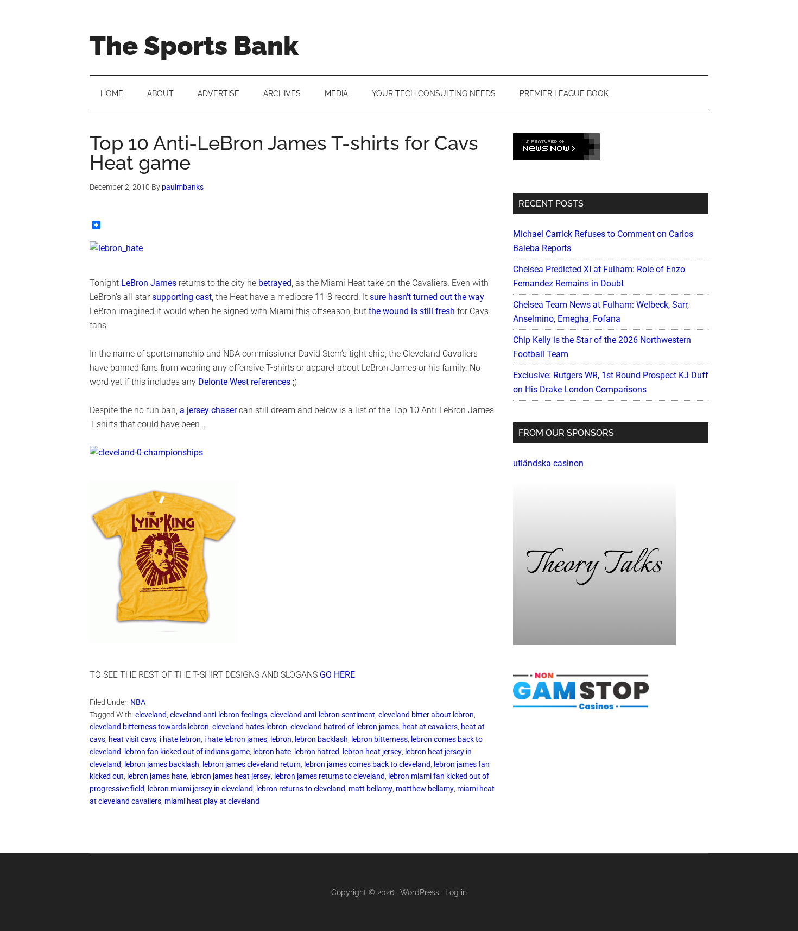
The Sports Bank (194, 45)
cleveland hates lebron (249, 726)
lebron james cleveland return (251, 764)
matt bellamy (370, 788)
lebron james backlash (161, 764)
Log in (456, 892)
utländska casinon (548, 463)
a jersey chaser (208, 410)
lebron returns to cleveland (300, 788)
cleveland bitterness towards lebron (149, 726)
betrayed (275, 283)
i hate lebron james (235, 739)
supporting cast (182, 297)
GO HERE (337, 675)
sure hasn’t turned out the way (427, 297)
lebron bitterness (379, 739)
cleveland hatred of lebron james (344, 726)
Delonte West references (244, 382)
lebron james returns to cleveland (329, 776)
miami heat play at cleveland (211, 801)
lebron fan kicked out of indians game (187, 751)
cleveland (151, 714)
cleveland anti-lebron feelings (218, 714)
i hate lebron (180, 739)
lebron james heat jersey (230, 776)
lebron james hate (157, 776)
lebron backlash (321, 739)
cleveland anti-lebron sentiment (322, 714)
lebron (281, 739)
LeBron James (148, 283)
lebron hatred (316, 751)
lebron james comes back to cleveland (367, 764)
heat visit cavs (132, 739)
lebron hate (272, 751)
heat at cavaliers (430, 726)
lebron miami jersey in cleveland (200, 788)
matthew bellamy (425, 788)
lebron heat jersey (372, 751)
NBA (137, 702)
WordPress (419, 892)
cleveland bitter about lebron (426, 714)
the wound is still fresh (412, 311)
